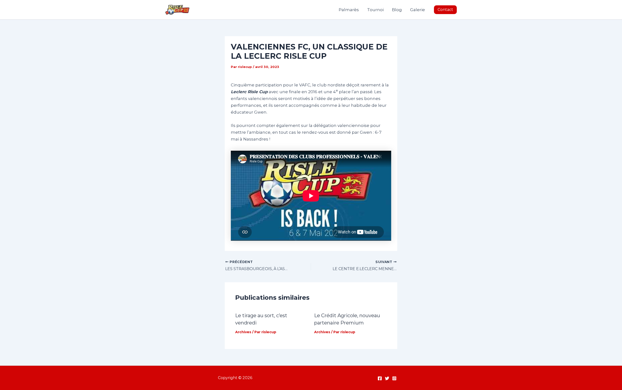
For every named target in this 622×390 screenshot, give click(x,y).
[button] (445, 9)
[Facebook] (380, 378)
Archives (243, 332)
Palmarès (349, 9)
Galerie (417, 9)
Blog (397, 9)
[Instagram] (394, 378)
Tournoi (375, 9)
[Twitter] (387, 378)
